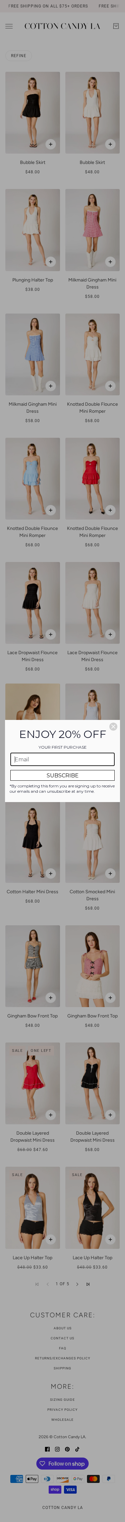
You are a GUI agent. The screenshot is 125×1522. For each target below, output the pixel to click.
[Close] (113, 727)
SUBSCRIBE (63, 775)
